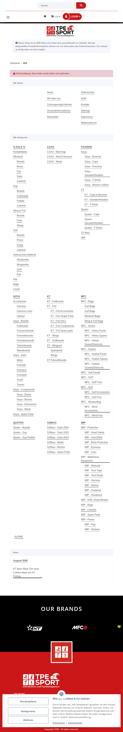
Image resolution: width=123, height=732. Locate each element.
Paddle (20, 201)
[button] (74, 16)
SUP (19, 269)
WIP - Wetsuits (92, 465)
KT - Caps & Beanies (96, 194)
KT (82, 190)
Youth (20, 379)
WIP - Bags (87, 505)
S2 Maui (85, 232)
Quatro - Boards (21, 427)
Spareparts (56, 350)
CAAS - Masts (54, 161)
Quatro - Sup (20, 432)
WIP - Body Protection (96, 442)
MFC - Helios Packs (95, 330)
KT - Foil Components (62, 326)
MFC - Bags (87, 301)
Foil (19, 171)
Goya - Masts (24, 409)
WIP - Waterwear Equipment (90, 459)
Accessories (19, 301)
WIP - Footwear (93, 490)
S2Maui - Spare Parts (58, 452)
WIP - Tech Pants (94, 475)
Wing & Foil (19, 210)
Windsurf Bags (92, 316)
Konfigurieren (28, 711)
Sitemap (85, 110)
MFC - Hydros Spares (96, 359)
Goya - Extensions (26, 404)
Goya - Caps (91, 161)
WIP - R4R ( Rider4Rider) (94, 500)
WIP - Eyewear (92, 447)
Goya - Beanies (93, 156)
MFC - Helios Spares (96, 335)
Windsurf (18, 156)
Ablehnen (28, 720)
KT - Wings (53, 335)
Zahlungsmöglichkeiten (59, 104)
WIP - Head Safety (94, 432)
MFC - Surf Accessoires (97, 392)
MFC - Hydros (88, 349)
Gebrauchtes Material (24, 254)
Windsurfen (23, 259)
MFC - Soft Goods (90, 372)
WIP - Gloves (92, 485)
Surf (15, 230)
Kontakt (85, 104)
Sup (15, 186)
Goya (84, 152)
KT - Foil (51, 306)
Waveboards (23, 350)
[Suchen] (81, 5)
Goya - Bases (24, 394)
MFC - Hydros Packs (96, 354)
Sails (19, 176)
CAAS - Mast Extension (59, 156)
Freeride (21, 365)
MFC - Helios (88, 326)
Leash (16, 289)
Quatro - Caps (92, 214)
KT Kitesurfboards (56, 360)
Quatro (84, 209)
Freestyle (22, 375)
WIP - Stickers (92, 529)
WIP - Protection (89, 427)
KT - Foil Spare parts (62, 330)
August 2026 (20, 560)
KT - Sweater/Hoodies (96, 199)
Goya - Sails (19, 355)
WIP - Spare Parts (90, 514)
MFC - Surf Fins (93, 397)
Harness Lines (24, 311)
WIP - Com (90, 452)
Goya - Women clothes (97, 185)
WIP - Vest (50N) (93, 437)
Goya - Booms (24, 399)
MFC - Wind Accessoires (91, 408)
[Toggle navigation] (8, 16)
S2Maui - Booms (56, 447)
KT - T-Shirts (91, 204)
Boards (20, 161)
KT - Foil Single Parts (62, 316)
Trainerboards (24, 345)
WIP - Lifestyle (88, 509)
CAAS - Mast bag (56, 152)
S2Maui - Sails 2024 (58, 437)
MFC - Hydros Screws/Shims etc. (94, 366)
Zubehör (21, 181)
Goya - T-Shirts (92, 180)
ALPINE (18, 536)
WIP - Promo (87, 519)
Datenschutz (87, 92)
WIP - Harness (92, 480)
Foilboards (22, 196)
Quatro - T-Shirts (93, 228)
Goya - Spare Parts (23, 414)
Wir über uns (54, 98)
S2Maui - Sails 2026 (58, 427)
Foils (19, 220)
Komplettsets (20, 152)
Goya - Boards (20, 321)
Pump (20, 245)
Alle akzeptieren (28, 701)
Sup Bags (90, 306)
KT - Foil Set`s (58, 321)
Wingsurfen (23, 264)
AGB (83, 98)
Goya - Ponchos (93, 166)
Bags (16, 284)
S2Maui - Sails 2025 (58, 432)
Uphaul (21, 316)
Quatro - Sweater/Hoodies (94, 221)
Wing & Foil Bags (94, 321)
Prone (20, 240)
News (50, 92)
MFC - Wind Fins (94, 415)
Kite (19, 274)
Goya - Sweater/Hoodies (94, 173)
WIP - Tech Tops (93, 470)
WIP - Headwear (93, 495)
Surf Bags (90, 311)
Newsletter (52, 117)
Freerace (21, 370)
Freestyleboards (25, 340)
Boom (20, 166)
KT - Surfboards (55, 340)
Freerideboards (25, 335)
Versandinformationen (58, 110)
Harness (21, 306)
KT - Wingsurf (54, 345)
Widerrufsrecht (88, 123)
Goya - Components (23, 389)
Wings (20, 225)
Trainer (20, 384)
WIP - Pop (90, 524)
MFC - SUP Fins (93, 382)
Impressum (87, 117)
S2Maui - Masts (55, 442)
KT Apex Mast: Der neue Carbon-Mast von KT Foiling (26, 573)
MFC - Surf (87, 387)
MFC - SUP (87, 377)
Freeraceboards (25, 330)
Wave (20, 360)
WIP (83, 237)
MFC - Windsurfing (91, 402)
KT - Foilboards (55, 301)
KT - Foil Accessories (62, 311)
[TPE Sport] (60, 31)
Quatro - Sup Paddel (24, 437)
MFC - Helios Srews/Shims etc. (94, 342)
